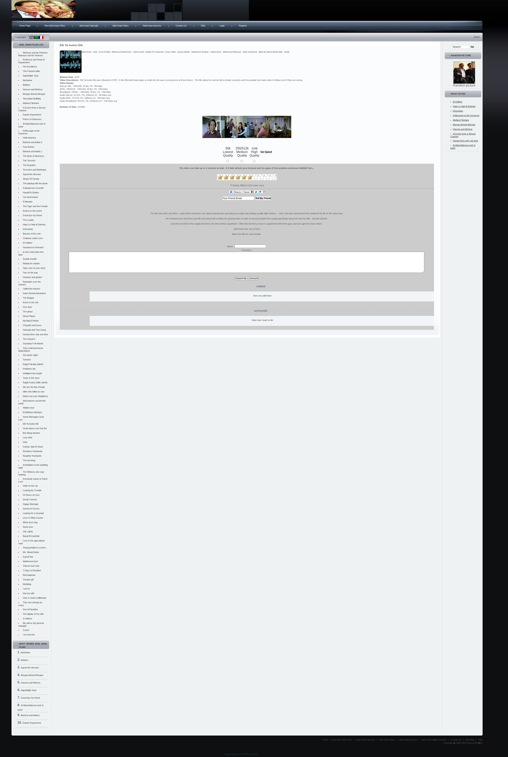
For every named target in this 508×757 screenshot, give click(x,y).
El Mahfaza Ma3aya (32, 412)
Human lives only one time (35, 334)
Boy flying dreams (31, 433)
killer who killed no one (33, 391)
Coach (26, 630)
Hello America (29, 137)
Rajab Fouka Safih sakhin (35, 382)
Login (222, 25)
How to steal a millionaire (34, 598)
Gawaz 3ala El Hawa (33, 446)
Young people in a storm (34, 547)
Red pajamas (29, 575)
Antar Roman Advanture (34, 293)
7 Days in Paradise (32, 570)
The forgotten (29, 165)
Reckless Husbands (32, 451)
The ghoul (27, 311)
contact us (305, 168)
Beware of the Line (32, 233)
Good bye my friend (32, 215)
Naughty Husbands (32, 456)
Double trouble (30, 259)
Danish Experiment (32, 114)
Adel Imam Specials (88, 25)
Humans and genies (32, 277)
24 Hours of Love (31, 495)
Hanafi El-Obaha (31, 192)
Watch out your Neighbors (35, 396)
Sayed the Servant (32, 174)
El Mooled (27, 201)
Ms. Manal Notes (31, 552)
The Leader (28, 220)
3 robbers (27, 618)
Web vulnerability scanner (434, 740)
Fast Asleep (28, 147)
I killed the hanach (31, 289)
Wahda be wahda (31, 263)
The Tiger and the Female (35, 206)
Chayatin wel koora (32, 325)
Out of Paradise (30, 609)
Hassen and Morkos (32, 89)
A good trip (28, 557)
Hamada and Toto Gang (34, 330)
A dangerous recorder (33, 188)
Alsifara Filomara (31, 103)
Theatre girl (28, 579)
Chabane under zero (33, 238)
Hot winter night (30, 355)
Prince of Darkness (32, 119)
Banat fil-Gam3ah (31, 536)
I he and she (29, 634)
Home (477, 37)
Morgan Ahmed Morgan (34, 94)
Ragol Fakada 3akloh (33, 364)
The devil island (30, 197)
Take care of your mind (34, 268)
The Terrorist (29, 160)
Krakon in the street (32, 211)
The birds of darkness (33, 156)
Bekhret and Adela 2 (32, 142)
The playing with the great (35, 183)
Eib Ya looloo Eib (30, 424)
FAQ (203, 25)
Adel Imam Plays (121, 25)
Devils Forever (30, 499)
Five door (27, 307)
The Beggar (28, 298)
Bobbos (26, 85)
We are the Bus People (34, 387)
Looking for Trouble (32, 490)
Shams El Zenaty (31, 179)
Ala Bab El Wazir (31, 320)
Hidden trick (28, 408)
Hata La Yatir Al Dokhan (34, 224)
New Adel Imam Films (54, 25)
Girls (25, 442)
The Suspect (29, 339)
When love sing (30, 522)
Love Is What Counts (33, 518)
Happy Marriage (30, 504)
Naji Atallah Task (30, 76)
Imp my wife (28, 593)
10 (274, 177)
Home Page (25, 25)
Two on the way (30, 272)
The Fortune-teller (31, 71)
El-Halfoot (27, 243)
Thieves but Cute (31, 566)
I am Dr (26, 589)
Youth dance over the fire (35, 428)
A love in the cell (30, 302)
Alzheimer (27, 80)
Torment (27, 359)
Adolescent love (30, 561)
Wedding (27, 584)
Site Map (470, 740)
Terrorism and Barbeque (34, 169)
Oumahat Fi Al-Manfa (33, 343)
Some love (28, 527)
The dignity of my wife (33, 614)
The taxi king (29, 460)
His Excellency (30, 66)
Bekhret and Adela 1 (32, 151)
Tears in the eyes (31, 378)
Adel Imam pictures (152, 25)
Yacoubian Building (32, 98)
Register (243, 25)
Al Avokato (28, 229)
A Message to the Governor (466, 115)
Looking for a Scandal (33, 513)
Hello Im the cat (30, 486)
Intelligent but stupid (32, 373)
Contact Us (181, 25)
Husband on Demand (33, 247)
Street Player (29, 316)
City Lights (28, 531)
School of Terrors (31, 508)
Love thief (27, 437)
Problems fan (29, 369)
